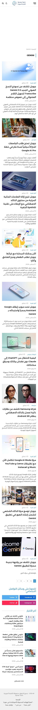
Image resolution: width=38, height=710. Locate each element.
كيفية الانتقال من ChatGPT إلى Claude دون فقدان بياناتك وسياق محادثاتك (19, 361)
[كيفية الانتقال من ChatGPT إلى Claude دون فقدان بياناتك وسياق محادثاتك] (19, 342)
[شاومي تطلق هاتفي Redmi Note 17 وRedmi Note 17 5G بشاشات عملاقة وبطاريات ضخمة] (30, 637)
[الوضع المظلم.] (6, 3)
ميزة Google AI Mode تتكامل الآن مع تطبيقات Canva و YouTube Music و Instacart (19, 463)
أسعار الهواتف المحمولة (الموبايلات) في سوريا (17, 702)
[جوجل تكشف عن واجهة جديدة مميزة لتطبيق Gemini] (19, 546)
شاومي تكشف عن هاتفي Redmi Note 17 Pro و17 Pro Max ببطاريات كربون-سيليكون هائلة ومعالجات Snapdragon (13, 621)
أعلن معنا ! (27, 705)
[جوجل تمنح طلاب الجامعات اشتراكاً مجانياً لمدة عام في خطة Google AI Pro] (19, 127)
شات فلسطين (19, 681)
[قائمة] (34, 3)
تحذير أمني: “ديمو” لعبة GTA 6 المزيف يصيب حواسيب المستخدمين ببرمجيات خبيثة (12, 669)
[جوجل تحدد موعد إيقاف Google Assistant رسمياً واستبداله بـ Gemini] (19, 291)
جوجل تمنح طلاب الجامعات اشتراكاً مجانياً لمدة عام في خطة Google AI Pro (20, 147)
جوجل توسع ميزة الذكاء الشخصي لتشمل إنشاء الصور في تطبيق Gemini (19, 514)
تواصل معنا (9, 705)
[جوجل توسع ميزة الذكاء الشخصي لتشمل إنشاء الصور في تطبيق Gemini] (19, 495)
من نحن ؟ (18, 705)
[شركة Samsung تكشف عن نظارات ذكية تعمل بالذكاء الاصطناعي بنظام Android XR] (19, 393)
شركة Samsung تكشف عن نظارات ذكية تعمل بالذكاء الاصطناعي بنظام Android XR (19, 412)
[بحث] (3, 3)
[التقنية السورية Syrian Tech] (19, 3)
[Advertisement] (19, 28)
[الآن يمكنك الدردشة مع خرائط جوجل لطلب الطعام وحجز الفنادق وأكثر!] (19, 238)
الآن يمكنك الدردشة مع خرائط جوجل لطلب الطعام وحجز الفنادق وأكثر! (19, 257)
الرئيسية (34, 49)
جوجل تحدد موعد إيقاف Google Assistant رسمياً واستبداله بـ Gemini (20, 310)
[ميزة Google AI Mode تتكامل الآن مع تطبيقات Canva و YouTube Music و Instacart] (19, 444)
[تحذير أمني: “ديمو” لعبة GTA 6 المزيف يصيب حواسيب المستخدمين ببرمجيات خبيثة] (30, 669)
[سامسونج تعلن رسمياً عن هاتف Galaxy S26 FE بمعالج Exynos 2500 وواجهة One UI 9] (30, 653)
